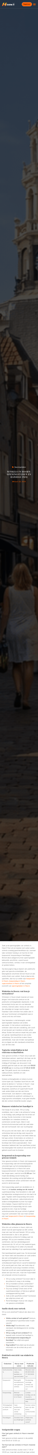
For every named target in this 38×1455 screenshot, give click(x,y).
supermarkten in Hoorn (10, 983)
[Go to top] (33, 1443)
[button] (34, 4)
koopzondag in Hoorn (17, 981)
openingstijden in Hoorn (21, 986)
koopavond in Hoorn (16, 1216)
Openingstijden (20, 467)
